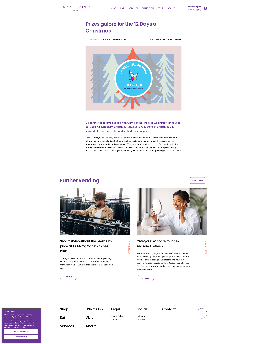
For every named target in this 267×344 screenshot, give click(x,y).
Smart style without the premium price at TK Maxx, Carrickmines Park (86, 246)
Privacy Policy (117, 316)
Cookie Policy (117, 319)
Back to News (197, 180)
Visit (160, 8)
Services (133, 8)
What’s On (148, 8)
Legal (115, 309)
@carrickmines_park (127, 151)
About (171, 8)
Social (142, 309)
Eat (122, 8)
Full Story (68, 277)
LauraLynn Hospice (140, 144)
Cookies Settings (21, 337)
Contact (169, 309)
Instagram (141, 316)
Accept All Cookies (21, 331)
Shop (113, 8)
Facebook (141, 319)
